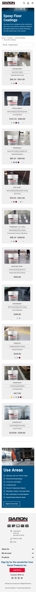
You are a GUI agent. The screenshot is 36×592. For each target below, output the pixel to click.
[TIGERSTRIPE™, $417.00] (17, 373)
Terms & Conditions (10, 588)
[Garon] (8, 3)
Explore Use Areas (12, 504)
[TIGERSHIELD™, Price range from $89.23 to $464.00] (17, 138)
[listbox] (21, 45)
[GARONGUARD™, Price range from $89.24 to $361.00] (17, 59)
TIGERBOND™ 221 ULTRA (17, 227)
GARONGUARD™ (17, 69)
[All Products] (33, 557)
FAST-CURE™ (17, 187)
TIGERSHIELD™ (17, 148)
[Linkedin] (19, 578)
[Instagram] (16, 578)
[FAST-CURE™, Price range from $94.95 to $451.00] (17, 178)
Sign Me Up (17, 570)
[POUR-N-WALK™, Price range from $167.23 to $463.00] (17, 99)
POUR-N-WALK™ (17, 108)
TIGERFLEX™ (17, 343)
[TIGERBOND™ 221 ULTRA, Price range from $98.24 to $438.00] (17, 217)
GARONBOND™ (17, 304)
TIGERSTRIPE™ (17, 383)
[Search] (24, 3)
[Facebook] (12, 578)
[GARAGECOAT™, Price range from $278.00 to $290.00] (17, 413)
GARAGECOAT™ (17, 422)
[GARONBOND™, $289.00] (17, 294)
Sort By (5, 45)
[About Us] (33, 549)
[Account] (28, 3)
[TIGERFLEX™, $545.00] (17, 334)
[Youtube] (22, 578)
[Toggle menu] (32, 3)
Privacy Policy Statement (24, 588)
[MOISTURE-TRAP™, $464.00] (17, 257)
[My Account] (33, 553)
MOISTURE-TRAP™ (17, 266)
